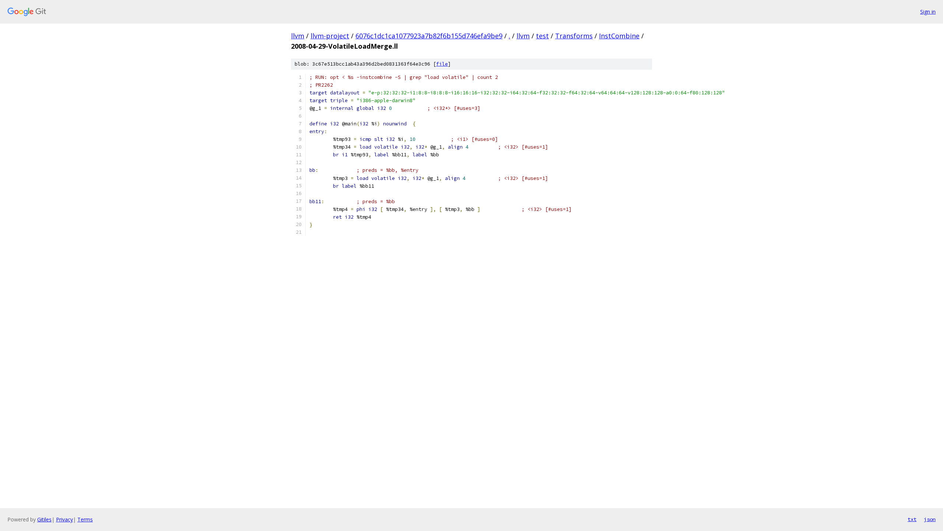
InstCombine (619, 35)
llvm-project (330, 35)
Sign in (928, 11)
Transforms (574, 35)
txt (912, 519)
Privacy (64, 519)
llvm (297, 35)
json (930, 519)
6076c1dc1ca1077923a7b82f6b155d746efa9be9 (428, 35)
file (442, 64)
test (542, 35)
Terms (85, 519)
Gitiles (44, 519)
